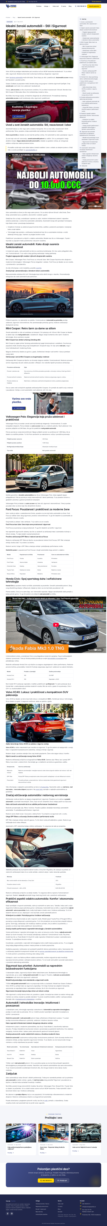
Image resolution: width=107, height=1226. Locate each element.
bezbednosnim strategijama (25, 999)
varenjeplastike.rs (31, 150)
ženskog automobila (16, 77)
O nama (63, 6)
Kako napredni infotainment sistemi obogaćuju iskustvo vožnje (90, 155)
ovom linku (39, 789)
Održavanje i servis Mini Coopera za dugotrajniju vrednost (89, 52)
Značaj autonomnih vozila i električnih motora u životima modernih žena (90, 161)
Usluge (46, 6)
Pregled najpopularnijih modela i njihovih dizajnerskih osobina (90, 34)
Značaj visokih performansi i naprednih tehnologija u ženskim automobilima (90, 127)
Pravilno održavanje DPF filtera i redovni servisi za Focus (89, 72)
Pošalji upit (63, 1180)
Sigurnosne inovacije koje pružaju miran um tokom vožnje (89, 143)
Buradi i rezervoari (41, 1209)
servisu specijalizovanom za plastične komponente (56, 951)
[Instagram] (11, 1213)
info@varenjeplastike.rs (89, 1206)
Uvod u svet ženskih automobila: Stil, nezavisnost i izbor (88, 23)
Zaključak (84, 166)
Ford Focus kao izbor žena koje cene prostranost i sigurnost (90, 66)
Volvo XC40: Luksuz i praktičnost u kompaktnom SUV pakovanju (89, 83)
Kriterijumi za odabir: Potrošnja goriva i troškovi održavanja (89, 121)
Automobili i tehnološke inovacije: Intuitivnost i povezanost (87, 149)
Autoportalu (45, 787)
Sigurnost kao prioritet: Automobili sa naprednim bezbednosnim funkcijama (87, 133)
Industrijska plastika (41, 1214)
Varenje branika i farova (42, 1203)
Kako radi (56, 6)
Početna (38, 6)
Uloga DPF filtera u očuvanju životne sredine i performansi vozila (90, 109)
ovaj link (38, 268)
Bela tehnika (39, 1211)
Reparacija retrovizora (42, 1206)
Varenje (11, 1201)
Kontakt (60, 1211)
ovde (46, 1100)
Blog (70, 6)
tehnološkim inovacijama (56, 658)
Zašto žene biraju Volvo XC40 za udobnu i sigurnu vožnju (89, 89)
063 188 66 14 (97, 1)
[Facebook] (7, 1213)
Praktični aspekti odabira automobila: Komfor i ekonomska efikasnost (89, 115)
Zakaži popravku (94, 6)
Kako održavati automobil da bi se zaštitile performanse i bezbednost (90, 103)
